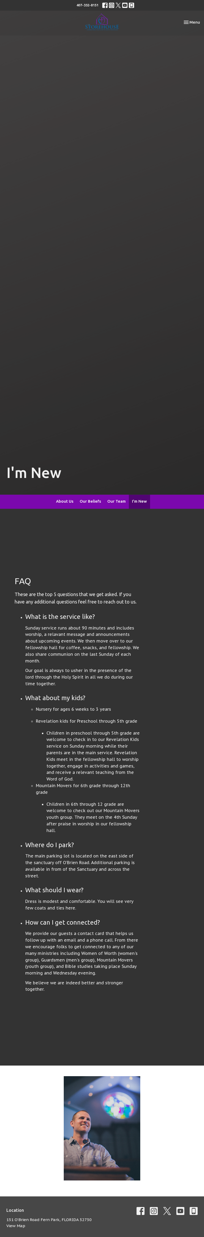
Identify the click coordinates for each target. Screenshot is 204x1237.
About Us (64, 501)
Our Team (116, 501)
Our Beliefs (90, 501)
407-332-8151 (87, 5)
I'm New (139, 501)
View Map (15, 1225)
